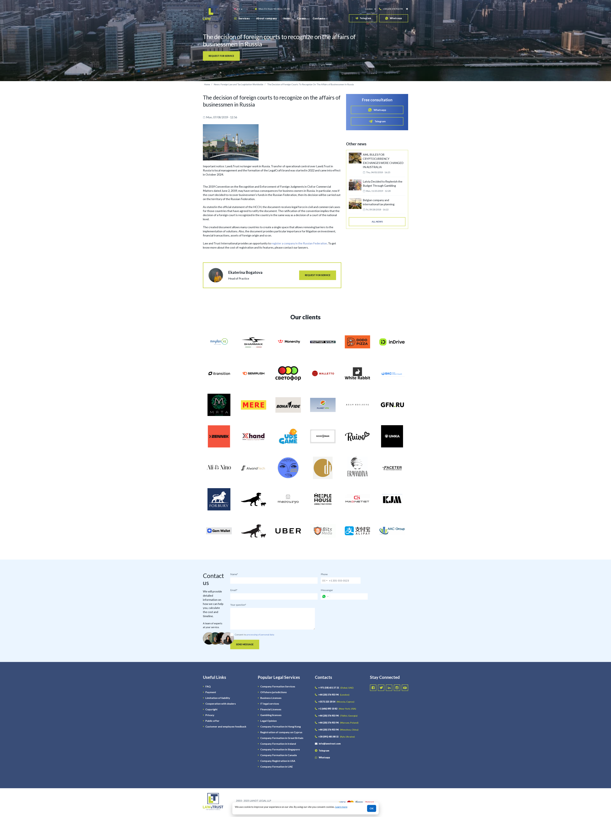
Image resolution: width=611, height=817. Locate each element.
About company (266, 18)
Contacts (319, 18)
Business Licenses (270, 697)
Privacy (209, 715)
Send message (244, 644)
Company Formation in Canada (278, 755)
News (287, 18)
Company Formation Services (277, 686)
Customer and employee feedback (225, 726)
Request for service (221, 56)
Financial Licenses (270, 709)
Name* (234, 574)
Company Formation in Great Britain (281, 737)
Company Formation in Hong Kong (280, 726)
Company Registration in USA (277, 760)
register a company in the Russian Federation (299, 243)
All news (377, 221)
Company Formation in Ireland (278, 743)
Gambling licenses (270, 715)
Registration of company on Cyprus (281, 732)
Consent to (240, 634)
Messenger (327, 590)
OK (372, 808)
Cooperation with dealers (220, 703)
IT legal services (269, 703)
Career (301, 18)
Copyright (211, 709)
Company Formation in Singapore (280, 749)
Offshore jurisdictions (273, 692)
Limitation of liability (217, 697)
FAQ (208, 686)
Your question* (238, 604)
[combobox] (324, 581)
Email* (233, 590)
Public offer (212, 720)
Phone (324, 574)
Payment (210, 692)
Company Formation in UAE (276, 766)
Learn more (341, 806)
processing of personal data (260, 634)
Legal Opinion (268, 720)
